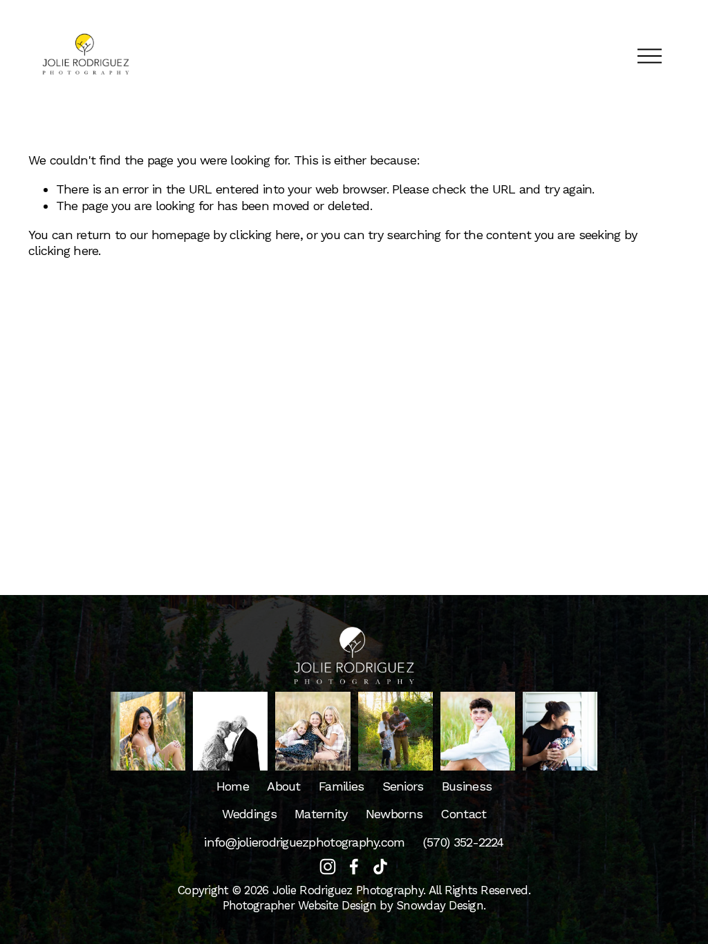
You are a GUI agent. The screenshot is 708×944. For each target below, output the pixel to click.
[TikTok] (380, 866)
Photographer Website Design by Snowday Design (353, 905)
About (283, 786)
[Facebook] (354, 866)
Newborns (394, 813)
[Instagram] (327, 866)
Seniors (403, 786)
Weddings (249, 813)
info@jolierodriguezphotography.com (304, 842)
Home (232, 786)
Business (467, 786)
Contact (463, 813)
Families (341, 786)
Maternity (321, 813)
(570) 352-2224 (463, 842)
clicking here (265, 234)
